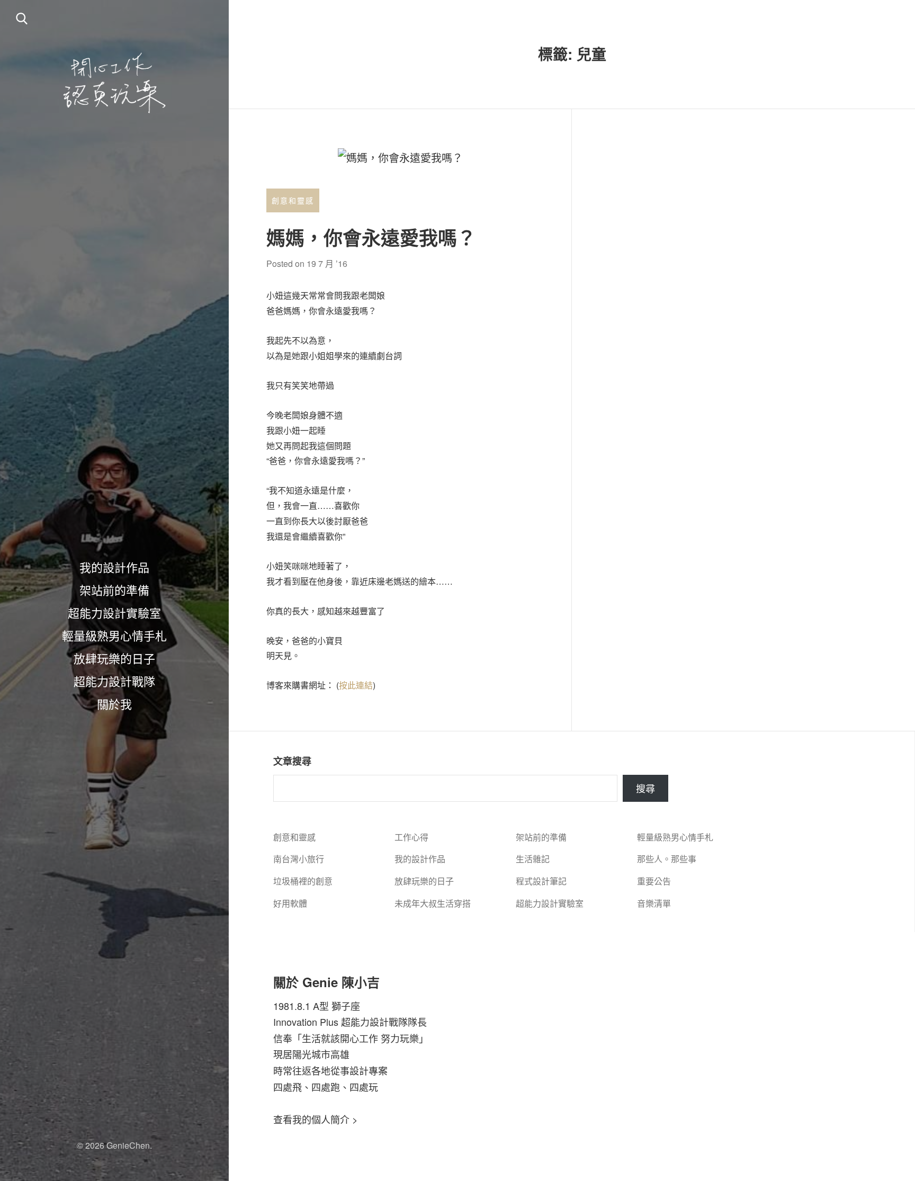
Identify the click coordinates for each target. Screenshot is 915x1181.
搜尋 (645, 788)
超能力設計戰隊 (114, 680)
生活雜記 (533, 859)
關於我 (114, 703)
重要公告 (654, 881)
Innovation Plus (305, 1021)
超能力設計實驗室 (114, 612)
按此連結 (356, 685)
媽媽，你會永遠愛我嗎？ (371, 237)
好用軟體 (290, 903)
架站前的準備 (114, 589)
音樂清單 (654, 903)
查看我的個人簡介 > (315, 1119)
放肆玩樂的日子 (114, 657)
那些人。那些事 (666, 859)
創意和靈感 (293, 200)
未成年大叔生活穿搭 (432, 903)
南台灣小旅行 (298, 859)
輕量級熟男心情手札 (114, 635)
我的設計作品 (114, 566)
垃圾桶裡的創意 (303, 881)
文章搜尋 (292, 761)
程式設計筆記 (541, 881)
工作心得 (411, 837)
